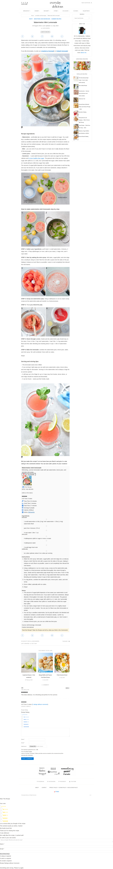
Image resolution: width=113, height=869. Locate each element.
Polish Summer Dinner (62, 675)
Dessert (46, 10)
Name (23, 739)
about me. (84, 52)
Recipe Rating (24, 710)
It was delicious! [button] (4, 833)
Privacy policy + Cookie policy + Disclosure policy (63, 787)
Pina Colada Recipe (83, 85)
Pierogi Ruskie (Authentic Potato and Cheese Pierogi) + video (84, 107)
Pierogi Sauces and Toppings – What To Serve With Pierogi (84, 120)
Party (31, 18)
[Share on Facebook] (22, 36)
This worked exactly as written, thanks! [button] (11, 826)
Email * (2, 849)
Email (23, 742)
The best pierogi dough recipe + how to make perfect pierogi (83, 80)
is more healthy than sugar (36, 158)
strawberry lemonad (47, 51)
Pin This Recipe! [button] (30, 474)
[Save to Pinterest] (42, 36)
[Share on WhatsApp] (62, 36)
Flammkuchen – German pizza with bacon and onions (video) (84, 93)
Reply (67, 688)
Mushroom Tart (82, 98)
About (37, 787)
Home (32, 15)
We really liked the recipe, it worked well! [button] (12, 835)
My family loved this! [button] (6, 828)
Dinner (37, 10)
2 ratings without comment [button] (40, 704)
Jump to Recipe (45, 31)
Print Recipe (28, 487)
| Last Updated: (45, 25)
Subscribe (24, 4)
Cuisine (75, 10)
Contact (44, 787)
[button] (22, 496)
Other (56, 10)
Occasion (65, 10)
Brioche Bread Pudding (83, 136)
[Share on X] (32, 36)
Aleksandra (46, 28)
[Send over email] (52, 36)
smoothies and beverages (40, 15)
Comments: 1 (66, 641)
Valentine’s (86, 10)
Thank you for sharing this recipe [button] (9, 830)
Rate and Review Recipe (4, 853)
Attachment (23, 746)
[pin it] (22, 128)
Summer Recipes (56, 18)
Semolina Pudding (82, 112)
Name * (2, 844)
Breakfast (26, 10)
